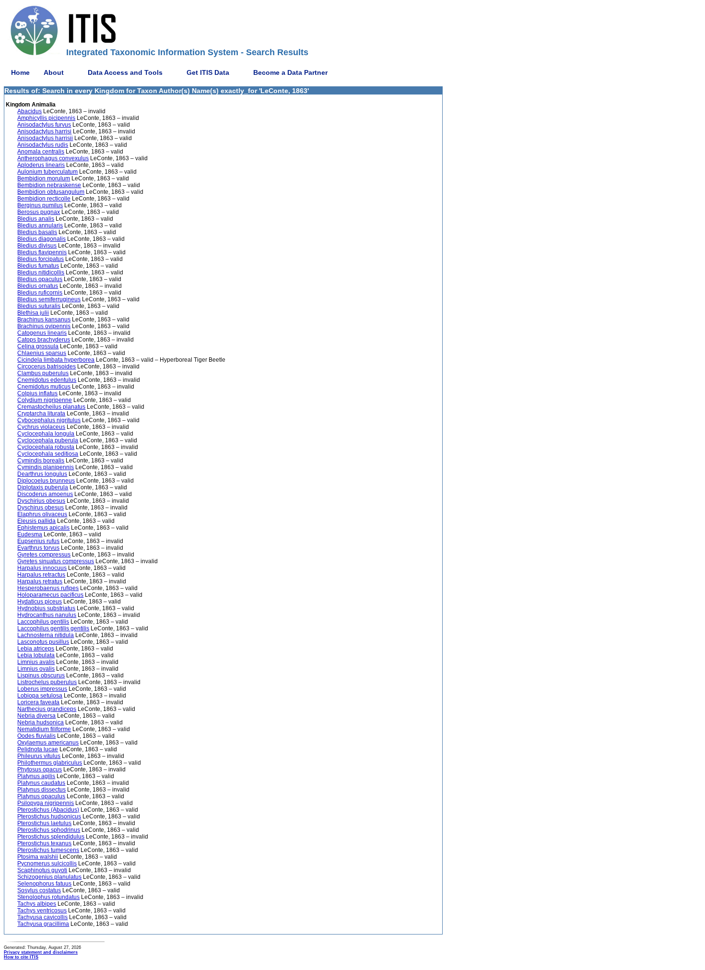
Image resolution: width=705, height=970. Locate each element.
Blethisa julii (33, 312)
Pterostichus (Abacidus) (48, 809)
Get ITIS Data (208, 72)
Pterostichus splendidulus (50, 836)
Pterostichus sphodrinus (48, 830)
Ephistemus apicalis (43, 527)
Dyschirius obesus (41, 500)
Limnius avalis (36, 662)
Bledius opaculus (39, 279)
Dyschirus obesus (40, 507)
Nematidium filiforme (44, 729)
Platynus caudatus (41, 783)
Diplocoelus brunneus (46, 480)
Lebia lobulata (36, 655)
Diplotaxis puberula (42, 487)
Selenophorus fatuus (44, 883)
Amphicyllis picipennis (46, 118)
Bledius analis (35, 218)
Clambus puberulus (43, 373)
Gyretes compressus (43, 554)
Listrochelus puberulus (47, 682)
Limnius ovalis (36, 668)
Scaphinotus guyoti (42, 870)
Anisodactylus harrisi (44, 131)
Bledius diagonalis (41, 239)
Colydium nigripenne (44, 400)
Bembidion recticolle (43, 198)
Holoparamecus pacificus (50, 594)
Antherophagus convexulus (53, 158)
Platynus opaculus (41, 796)
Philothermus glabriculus (49, 762)
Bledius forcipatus (40, 259)
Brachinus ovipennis (43, 326)
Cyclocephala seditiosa (47, 453)
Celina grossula (38, 346)
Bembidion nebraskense (49, 185)
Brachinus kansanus (43, 319)
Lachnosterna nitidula (45, 635)
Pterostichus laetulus (44, 823)
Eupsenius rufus (38, 541)
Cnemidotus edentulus (46, 380)
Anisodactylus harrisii (45, 138)
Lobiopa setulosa (39, 695)
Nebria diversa (36, 715)
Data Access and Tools (125, 72)
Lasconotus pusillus (43, 642)
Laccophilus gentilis (43, 621)
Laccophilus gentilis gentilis (53, 628)
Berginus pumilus (40, 205)
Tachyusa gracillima (43, 924)
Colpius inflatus (37, 393)
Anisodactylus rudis (42, 145)
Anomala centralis (40, 151)
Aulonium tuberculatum (47, 171)
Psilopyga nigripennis (45, 803)
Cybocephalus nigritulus (49, 420)
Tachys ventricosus (42, 910)
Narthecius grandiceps (46, 709)
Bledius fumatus (38, 265)
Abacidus (29, 111)
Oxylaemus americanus (48, 742)
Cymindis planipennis (45, 467)
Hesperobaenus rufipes (48, 588)
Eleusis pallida (36, 521)
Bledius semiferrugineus (49, 299)
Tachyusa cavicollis (42, 917)
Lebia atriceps (35, 648)
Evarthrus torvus (38, 547)
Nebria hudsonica (40, 722)
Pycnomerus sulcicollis (47, 863)
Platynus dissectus (41, 789)
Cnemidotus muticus (43, 386)
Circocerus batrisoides (46, 366)
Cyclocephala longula (45, 433)
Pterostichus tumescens (48, 850)
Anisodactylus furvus (44, 124)
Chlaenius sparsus (41, 353)
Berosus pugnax (38, 212)
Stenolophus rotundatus (48, 897)
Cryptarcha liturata (41, 413)
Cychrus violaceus (41, 427)
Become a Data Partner (290, 72)
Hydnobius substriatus (46, 608)
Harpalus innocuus (42, 568)
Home (20, 72)
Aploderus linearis (41, 165)
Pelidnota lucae (37, 749)
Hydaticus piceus (39, 601)
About (54, 72)
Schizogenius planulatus (49, 877)
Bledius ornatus (37, 286)
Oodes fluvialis (36, 736)
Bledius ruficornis (39, 292)
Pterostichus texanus (44, 843)
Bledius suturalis (38, 306)
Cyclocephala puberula (47, 440)
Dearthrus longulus (42, 474)
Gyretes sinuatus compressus (55, 561)
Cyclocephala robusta (45, 447)
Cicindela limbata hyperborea (55, 359)
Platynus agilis (36, 776)
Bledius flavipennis (42, 252)
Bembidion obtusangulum (50, 192)
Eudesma (29, 534)
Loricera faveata (38, 702)
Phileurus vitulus (38, 756)
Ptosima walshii (37, 856)
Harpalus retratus (39, 581)
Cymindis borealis (40, 460)
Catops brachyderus (43, 339)
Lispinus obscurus (41, 675)
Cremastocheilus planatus (51, 406)
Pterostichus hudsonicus (49, 816)
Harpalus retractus (41, 574)
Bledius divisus (37, 245)
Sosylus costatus (39, 890)
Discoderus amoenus (45, 494)
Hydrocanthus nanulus (46, 615)
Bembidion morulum (43, 178)
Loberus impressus (42, 689)
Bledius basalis (37, 232)
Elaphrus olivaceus (42, 514)
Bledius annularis (40, 225)
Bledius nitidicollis (40, 272)
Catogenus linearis (42, 333)
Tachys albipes (36, 903)
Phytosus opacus (39, 769)
